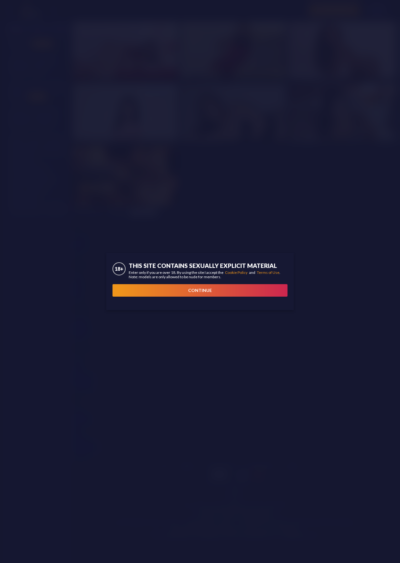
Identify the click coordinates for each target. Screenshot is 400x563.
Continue (200, 290)
